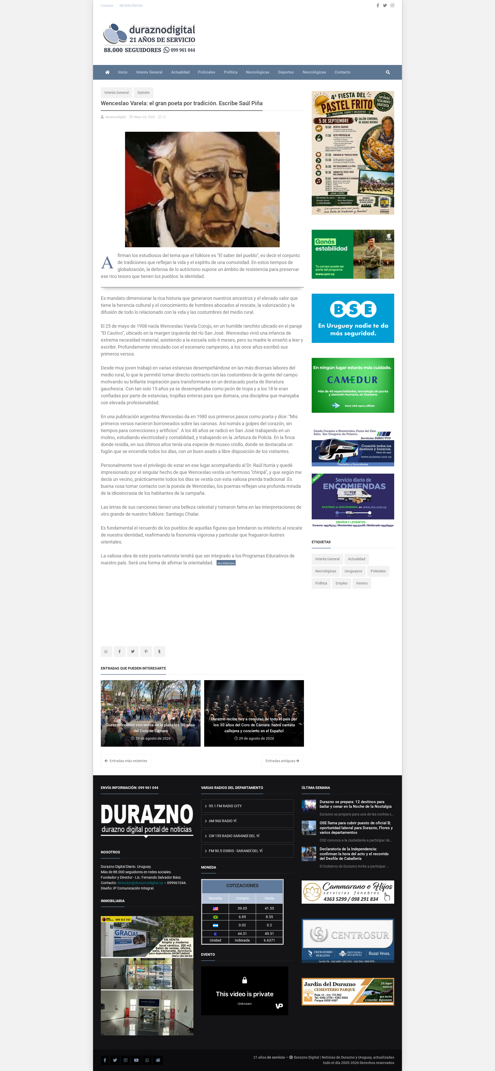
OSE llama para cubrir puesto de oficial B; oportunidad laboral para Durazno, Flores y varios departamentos (356, 828)
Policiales (206, 72)
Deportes (286, 72)
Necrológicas (257, 72)
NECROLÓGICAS (131, 5)
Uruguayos (353, 571)
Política (230, 72)
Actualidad (180, 72)
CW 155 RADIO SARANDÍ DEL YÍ (233, 836)
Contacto (107, 5)
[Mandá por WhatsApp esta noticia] (106, 651)
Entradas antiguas (281, 761)
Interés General (149, 72)
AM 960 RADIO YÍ (222, 821)
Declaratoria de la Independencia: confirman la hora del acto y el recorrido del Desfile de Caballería (354, 854)
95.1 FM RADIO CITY (225, 806)
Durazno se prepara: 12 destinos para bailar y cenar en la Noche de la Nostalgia (356, 804)
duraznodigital (116, 117)
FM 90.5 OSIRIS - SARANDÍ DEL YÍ (235, 851)
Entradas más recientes (128, 761)
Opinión (143, 92)
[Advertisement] (202, 602)
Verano (362, 583)
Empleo (342, 583)
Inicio (123, 72)
